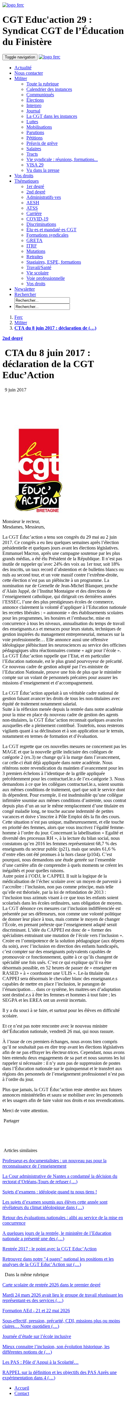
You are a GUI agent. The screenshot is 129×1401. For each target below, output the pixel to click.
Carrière (34, 213)
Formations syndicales (47, 235)
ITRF (31, 245)
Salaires (33, 148)
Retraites (34, 256)
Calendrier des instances (49, 89)
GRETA (34, 240)
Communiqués (40, 94)
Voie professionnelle (45, 278)
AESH (32, 202)
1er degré (35, 186)
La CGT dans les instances (51, 116)
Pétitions (34, 137)
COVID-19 (37, 218)
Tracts (32, 154)
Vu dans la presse (42, 170)
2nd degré (35, 191)
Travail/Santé (38, 267)
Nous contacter (28, 73)
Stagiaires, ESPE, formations (53, 262)
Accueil (21, 1388)
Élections (35, 100)
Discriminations (41, 224)
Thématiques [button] (26, 181)
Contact (21, 1393)
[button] (25, 294)
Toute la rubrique (42, 83)
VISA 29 (35, 164)
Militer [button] (20, 78)
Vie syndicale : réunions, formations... (62, 159)
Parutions (35, 132)
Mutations (35, 251)
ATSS (32, 208)
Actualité (23, 67)
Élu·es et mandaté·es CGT (51, 229)
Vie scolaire (37, 272)
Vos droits (23, 175)
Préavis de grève (42, 143)
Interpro (33, 105)
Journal (33, 110)
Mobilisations (39, 127)
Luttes (32, 121)
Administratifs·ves (43, 197)
